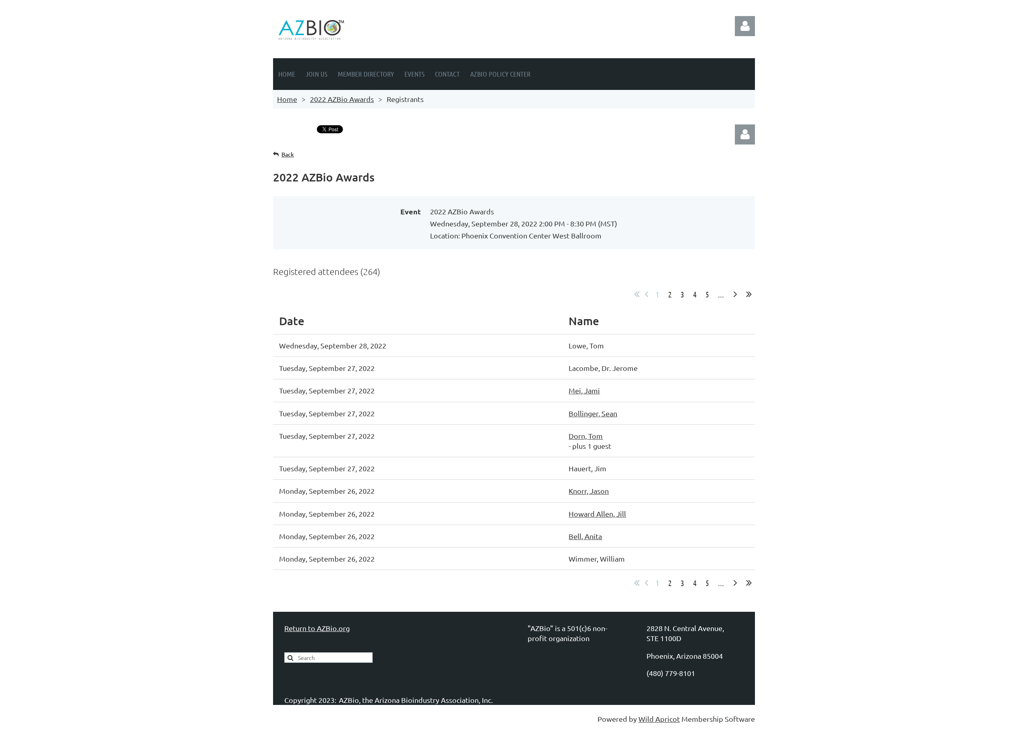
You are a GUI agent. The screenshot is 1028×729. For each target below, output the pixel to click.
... (721, 294)
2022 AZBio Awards (342, 99)
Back (287, 154)
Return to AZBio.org (317, 628)
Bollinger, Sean (593, 413)
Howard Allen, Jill (597, 513)
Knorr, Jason (589, 491)
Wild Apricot (659, 719)
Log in (745, 26)
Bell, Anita (585, 536)
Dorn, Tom (586, 436)
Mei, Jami (584, 390)
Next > (735, 294)
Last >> (749, 294)
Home (287, 99)
